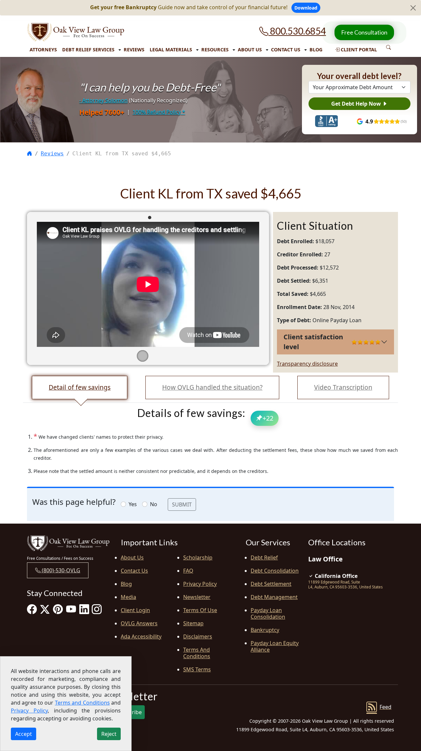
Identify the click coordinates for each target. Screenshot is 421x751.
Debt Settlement (271, 583)
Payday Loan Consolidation (268, 613)
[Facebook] (32, 609)
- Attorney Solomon (103, 100)
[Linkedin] (84, 609)
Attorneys (43, 49)
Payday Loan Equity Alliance (275, 646)
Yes (133, 504)
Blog (316, 49)
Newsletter (196, 597)
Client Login (135, 610)
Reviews (134, 49)
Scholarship (197, 557)
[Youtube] (71, 609)
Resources (215, 49)
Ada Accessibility (141, 636)
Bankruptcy (265, 630)
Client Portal (358, 49)
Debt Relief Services (88, 49)
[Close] (413, 8)
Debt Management (274, 597)
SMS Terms (197, 669)
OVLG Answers (139, 623)
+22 (267, 418)
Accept (23, 734)
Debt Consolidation (275, 570)
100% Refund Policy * (159, 112)
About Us (250, 49)
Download (305, 8)
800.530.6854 (297, 31)
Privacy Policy (200, 583)
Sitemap (193, 623)
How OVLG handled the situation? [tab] (212, 387)
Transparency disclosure (307, 363)
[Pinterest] (58, 609)
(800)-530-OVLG (60, 570)
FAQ (188, 570)
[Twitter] (45, 609)
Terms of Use (200, 610)
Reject (108, 734)
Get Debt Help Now (356, 103)
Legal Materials (171, 49)
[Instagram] (97, 609)
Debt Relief (264, 557)
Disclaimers (197, 636)
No (153, 504)
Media (128, 597)
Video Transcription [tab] (343, 387)
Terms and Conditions (196, 653)
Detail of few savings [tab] (80, 387)
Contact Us (285, 49)
